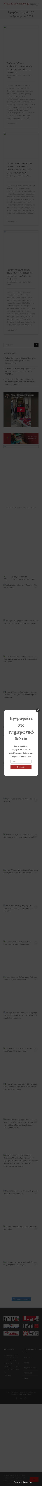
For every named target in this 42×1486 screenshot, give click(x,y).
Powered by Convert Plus (23, 1482)
